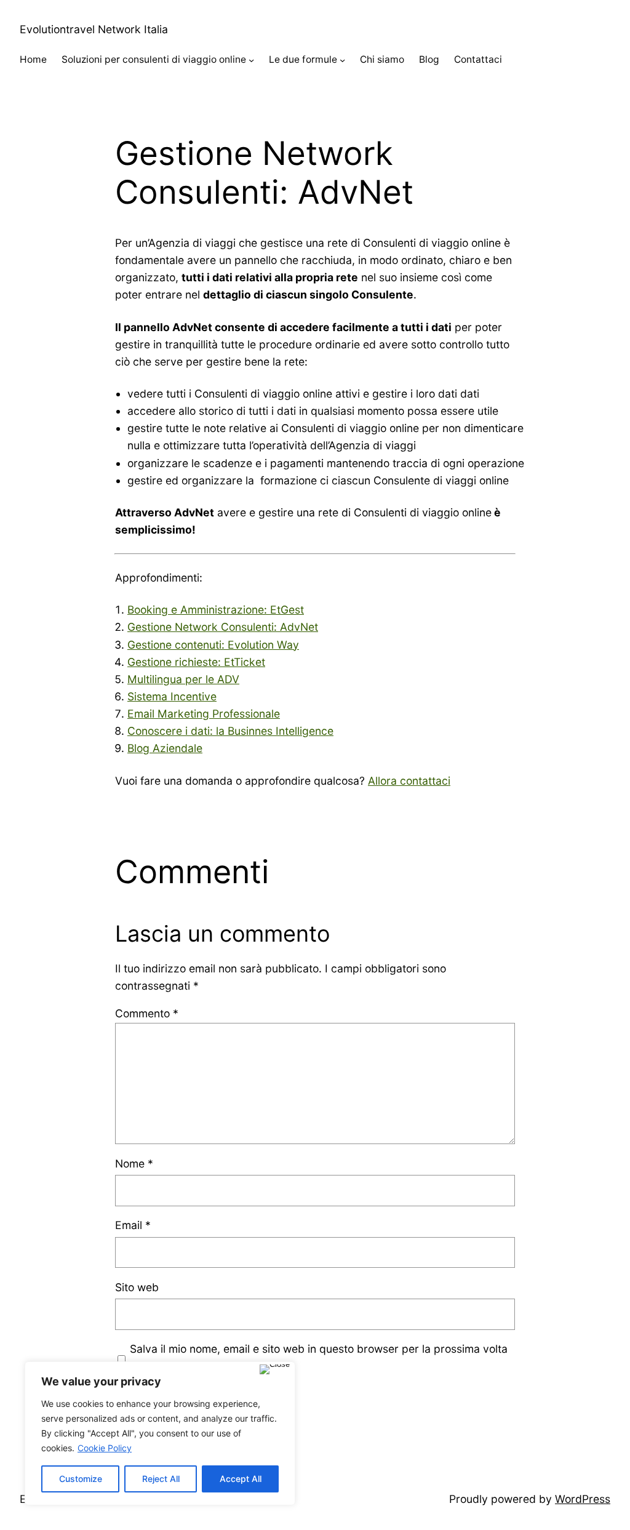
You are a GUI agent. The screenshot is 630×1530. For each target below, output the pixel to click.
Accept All (240, 1478)
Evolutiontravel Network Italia (94, 29)
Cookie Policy (105, 1448)
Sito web (137, 1287)
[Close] (275, 1369)
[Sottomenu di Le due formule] (342, 60)
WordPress (582, 1498)
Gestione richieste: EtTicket (196, 661)
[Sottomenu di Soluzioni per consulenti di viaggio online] (251, 60)
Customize (80, 1478)
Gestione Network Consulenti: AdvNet (222, 626)
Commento (146, 1013)
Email (133, 1225)
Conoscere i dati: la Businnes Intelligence (230, 730)
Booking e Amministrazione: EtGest (215, 609)
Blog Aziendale (164, 748)
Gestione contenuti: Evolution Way (213, 644)
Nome (134, 1163)
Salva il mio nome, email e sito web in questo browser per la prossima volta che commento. (319, 1357)
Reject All (161, 1478)
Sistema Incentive (172, 696)
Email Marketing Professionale (203, 713)
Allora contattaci (409, 780)
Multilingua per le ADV (183, 679)
